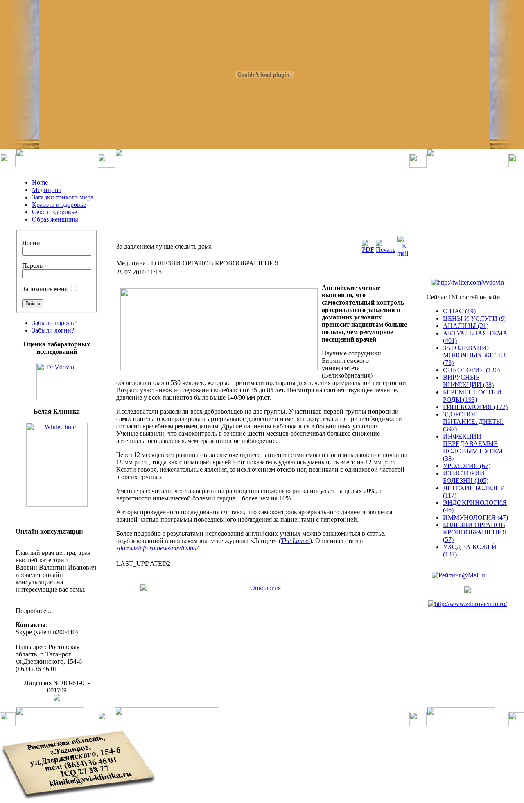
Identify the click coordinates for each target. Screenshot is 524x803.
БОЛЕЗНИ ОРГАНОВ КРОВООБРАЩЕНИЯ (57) (475, 532)
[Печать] (385, 249)
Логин (31, 243)
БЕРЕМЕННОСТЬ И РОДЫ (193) (472, 396)
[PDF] (368, 249)
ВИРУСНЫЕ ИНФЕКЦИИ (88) (468, 381)
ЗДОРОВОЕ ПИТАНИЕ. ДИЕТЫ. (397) (473, 421)
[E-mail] (402, 253)
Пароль (32, 265)
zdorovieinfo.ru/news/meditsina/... (159, 548)
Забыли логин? (53, 330)
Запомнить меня (45, 288)
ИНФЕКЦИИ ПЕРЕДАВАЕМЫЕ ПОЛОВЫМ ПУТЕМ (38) (473, 447)
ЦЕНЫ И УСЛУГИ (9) (474, 318)
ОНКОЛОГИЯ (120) (471, 369)
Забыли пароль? (54, 322)
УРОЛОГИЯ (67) (466, 465)
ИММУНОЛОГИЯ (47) (475, 517)
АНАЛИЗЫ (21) (465, 325)
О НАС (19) (459, 311)
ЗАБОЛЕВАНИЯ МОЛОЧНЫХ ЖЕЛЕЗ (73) (474, 355)
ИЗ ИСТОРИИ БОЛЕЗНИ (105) (465, 477)
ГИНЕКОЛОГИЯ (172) (475, 406)
